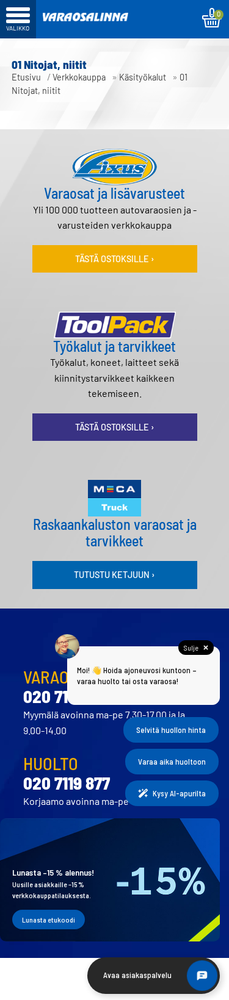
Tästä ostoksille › (114, 259)
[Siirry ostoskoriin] (211, 17)
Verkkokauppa (79, 77)
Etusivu (26, 77)
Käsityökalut (142, 77)
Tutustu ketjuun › (114, 575)
